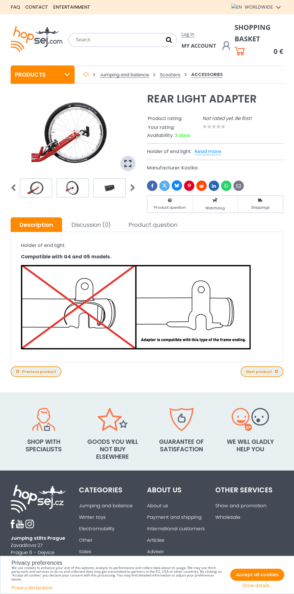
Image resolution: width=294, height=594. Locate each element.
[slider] (213, 126)
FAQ (15, 7)
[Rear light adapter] (73, 132)
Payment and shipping (174, 517)
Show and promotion (240, 505)
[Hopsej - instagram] (29, 526)
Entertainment (71, 7)
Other (86, 540)
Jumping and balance (106, 505)
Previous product (39, 371)
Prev (15, 188)
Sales (85, 551)
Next (131, 188)
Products (30, 75)
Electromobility (97, 528)
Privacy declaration (32, 588)
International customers (176, 528)
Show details (256, 585)
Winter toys (92, 517)
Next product (259, 371)
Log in (187, 34)
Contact (36, 7)
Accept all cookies (257, 574)
